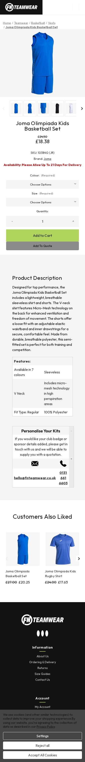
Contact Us (42, 679)
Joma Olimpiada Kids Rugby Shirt (60, 573)
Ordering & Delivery (42, 662)
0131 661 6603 (63, 477)
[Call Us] (63, 463)
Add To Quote (42, 246)
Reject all (42, 745)
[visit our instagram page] (38, 633)
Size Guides (42, 674)
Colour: (42, 175)
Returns (42, 668)
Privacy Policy (46, 727)
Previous (3, 108)
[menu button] (75, 7)
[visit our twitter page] (42, 633)
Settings (42, 736)
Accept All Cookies (42, 755)
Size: (42, 193)
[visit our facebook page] (47, 633)
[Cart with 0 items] (82, 7)
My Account (42, 707)
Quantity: (42, 211)
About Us (43, 656)
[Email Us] (34, 463)
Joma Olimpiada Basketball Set (17, 573)
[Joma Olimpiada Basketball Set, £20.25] (23, 549)
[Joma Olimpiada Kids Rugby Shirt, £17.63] (62, 549)
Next (82, 108)
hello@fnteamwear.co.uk (35, 478)
